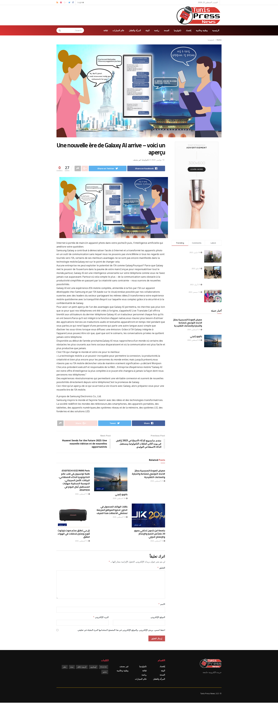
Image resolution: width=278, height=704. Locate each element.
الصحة (166, 30)
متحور (105, 672)
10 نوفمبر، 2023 (157, 159)
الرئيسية (215, 30)
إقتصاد (188, 30)
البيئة (148, 30)
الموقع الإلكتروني (158, 617)
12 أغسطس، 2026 (81, 541)
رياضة (156, 30)
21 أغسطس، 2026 (156, 481)
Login (80, 2)
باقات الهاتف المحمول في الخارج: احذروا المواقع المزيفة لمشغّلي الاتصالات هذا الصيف (112, 509)
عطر (64, 667)
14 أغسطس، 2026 (156, 541)
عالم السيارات (118, 30)
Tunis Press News (207, 693)
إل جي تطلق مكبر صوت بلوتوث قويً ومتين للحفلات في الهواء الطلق (74, 533)
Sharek (103, 667)
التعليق (161, 567)
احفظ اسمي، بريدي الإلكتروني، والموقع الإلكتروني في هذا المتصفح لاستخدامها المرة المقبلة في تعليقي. (121, 630)
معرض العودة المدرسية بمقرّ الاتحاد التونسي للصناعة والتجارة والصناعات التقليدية (148, 473)
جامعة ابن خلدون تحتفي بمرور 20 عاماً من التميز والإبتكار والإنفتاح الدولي (149, 533)
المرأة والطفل (135, 30)
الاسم (161, 604)
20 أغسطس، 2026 (119, 498)
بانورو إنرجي (121, 494)
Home (219, 40)
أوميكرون (93, 667)
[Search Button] (58, 30)
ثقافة (106, 30)
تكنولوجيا (177, 30)
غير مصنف (137, 159)
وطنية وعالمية (202, 30)
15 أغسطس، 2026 (81, 494)
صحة (71, 667)
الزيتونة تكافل (81, 667)
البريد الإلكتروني (101, 617)
